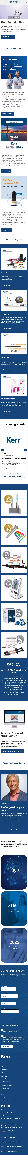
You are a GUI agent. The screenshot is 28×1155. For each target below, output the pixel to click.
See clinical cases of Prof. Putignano (11, 820)
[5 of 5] (17, 473)
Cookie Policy (4, 1141)
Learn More (5, 468)
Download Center (5, 1078)
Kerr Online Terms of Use (15, 1141)
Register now (5, 171)
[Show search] (26, 2)
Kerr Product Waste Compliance (14, 1146)
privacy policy (12, 1031)
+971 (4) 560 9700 (6, 1112)
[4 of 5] (15, 473)
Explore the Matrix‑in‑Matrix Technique (11, 751)
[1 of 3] (13, 17)
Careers (3, 1097)
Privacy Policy (12, 1137)
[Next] (25, 450)
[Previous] (2, 450)
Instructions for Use (5, 1081)
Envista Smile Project (6, 1100)
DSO (2, 1072)
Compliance (3, 1137)
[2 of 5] (12, 473)
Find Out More (7, 37)
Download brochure (7, 113)
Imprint (2, 1146)
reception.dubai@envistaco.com (10, 1118)
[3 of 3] (16, 17)
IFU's (2, 1090)
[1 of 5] (10, 473)
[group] (14, 23)
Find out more (5, 230)
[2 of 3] (15, 17)
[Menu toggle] (2, 2)
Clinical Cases (4, 1069)
